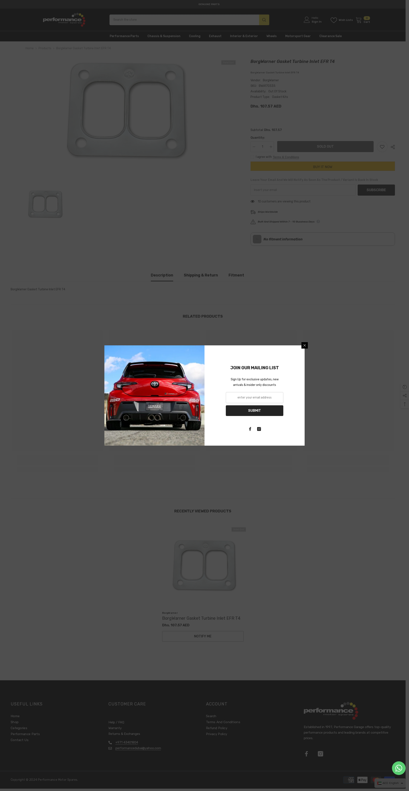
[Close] (304, 345)
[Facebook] (250, 429)
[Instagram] (259, 429)
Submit (254, 411)
